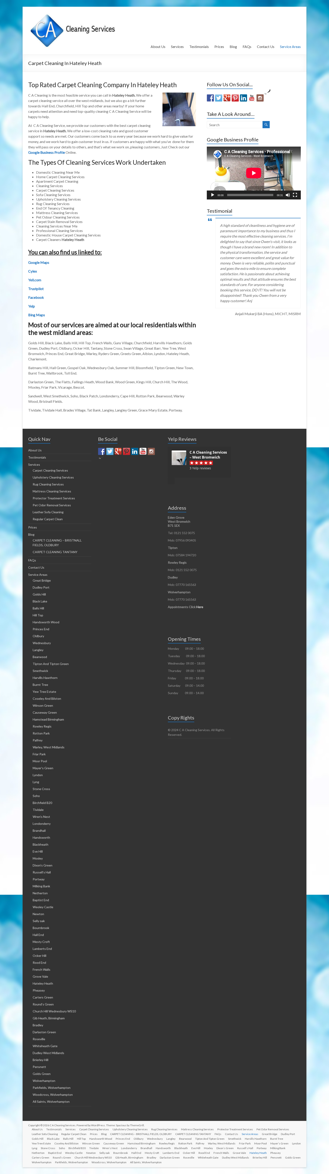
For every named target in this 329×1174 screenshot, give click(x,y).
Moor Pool (40, 761)
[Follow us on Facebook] (210, 98)
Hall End (38, 935)
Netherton (40, 893)
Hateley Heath (43, 983)
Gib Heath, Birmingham (49, 1018)
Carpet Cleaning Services (50, 470)
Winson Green (43, 705)
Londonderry (42, 823)
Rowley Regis (42, 726)
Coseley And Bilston (47, 698)
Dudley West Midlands (48, 1053)
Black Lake (40, 601)
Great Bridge (42, 580)
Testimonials (199, 46)
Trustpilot (36, 288)
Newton (38, 914)
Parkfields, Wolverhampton (51, 1088)
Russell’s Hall (42, 872)
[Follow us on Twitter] (218, 98)
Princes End (41, 629)
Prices (219, 46)
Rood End (39, 962)
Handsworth (41, 837)
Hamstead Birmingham (48, 719)
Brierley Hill (40, 1060)
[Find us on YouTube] (251, 98)
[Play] (212, 195)
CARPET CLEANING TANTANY (55, 552)
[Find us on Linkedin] (243, 98)
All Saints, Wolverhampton (51, 1101)
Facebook (36, 297)
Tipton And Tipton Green (51, 664)
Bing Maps (36, 315)
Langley (38, 650)
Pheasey (39, 990)
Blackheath (40, 844)
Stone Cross (41, 789)
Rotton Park (41, 733)
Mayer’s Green (43, 768)
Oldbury (38, 636)
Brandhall (39, 830)
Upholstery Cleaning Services (53, 477)
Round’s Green (43, 1004)
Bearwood (40, 657)
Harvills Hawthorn (45, 678)
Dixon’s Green (42, 865)
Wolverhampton (44, 1081)
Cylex (32, 271)
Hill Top (38, 615)
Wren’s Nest (41, 817)
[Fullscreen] (295, 195)
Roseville (39, 1039)
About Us (158, 46)
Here (199, 607)
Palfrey (38, 740)
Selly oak (39, 921)
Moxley (38, 858)
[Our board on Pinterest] (235, 98)
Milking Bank (41, 886)
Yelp (31, 306)
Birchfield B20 (42, 803)
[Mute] (288, 195)
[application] (254, 173)
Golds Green (42, 1074)
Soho (36, 796)
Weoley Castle (43, 907)
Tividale (38, 810)
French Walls (41, 969)
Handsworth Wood (46, 622)
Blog (233, 46)
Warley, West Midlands (48, 747)
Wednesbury (42, 643)
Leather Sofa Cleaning (48, 512)
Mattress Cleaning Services (52, 491)
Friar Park (39, 754)
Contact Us (265, 46)
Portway (39, 879)
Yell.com (34, 280)
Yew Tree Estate (44, 691)
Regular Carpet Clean (48, 519)
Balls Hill (38, 608)
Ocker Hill (39, 955)
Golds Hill (39, 594)
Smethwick (40, 671)
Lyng (36, 782)
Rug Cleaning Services (48, 484)
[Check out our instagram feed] (260, 98)
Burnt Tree (40, 685)
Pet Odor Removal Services (52, 505)
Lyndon (38, 775)
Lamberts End (42, 949)
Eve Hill (38, 851)
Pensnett (39, 1067)
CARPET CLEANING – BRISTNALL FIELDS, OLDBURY (141, 1134)
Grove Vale (40, 976)
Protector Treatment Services (54, 498)
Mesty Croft (41, 942)
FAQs (247, 46)
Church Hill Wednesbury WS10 (54, 1011)
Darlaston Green (44, 1032)
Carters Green (43, 997)
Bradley (38, 1025)
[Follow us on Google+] (227, 98)
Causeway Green (45, 712)
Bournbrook (41, 928)
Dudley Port (41, 587)
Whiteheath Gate (45, 1046)
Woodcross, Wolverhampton (53, 1094)
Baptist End (41, 900)
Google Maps (38, 262)
